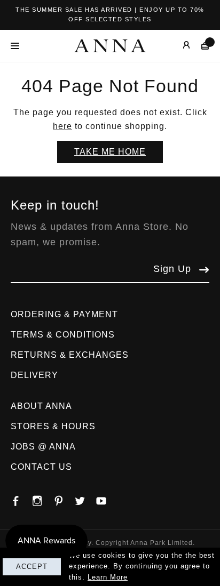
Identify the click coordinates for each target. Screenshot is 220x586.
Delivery (34, 375)
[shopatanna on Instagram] (42, 498)
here (62, 126)
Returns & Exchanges (70, 354)
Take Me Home (110, 151)
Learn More (108, 577)
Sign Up (172, 268)
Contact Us (41, 466)
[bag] (200, 45)
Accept (32, 567)
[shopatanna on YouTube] (106, 498)
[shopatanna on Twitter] (85, 498)
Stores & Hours (53, 426)
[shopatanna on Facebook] (21, 498)
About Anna (41, 406)
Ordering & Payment (64, 314)
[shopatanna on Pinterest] (64, 498)
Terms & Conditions (63, 334)
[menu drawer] (18, 46)
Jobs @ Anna (43, 446)
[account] (179, 45)
